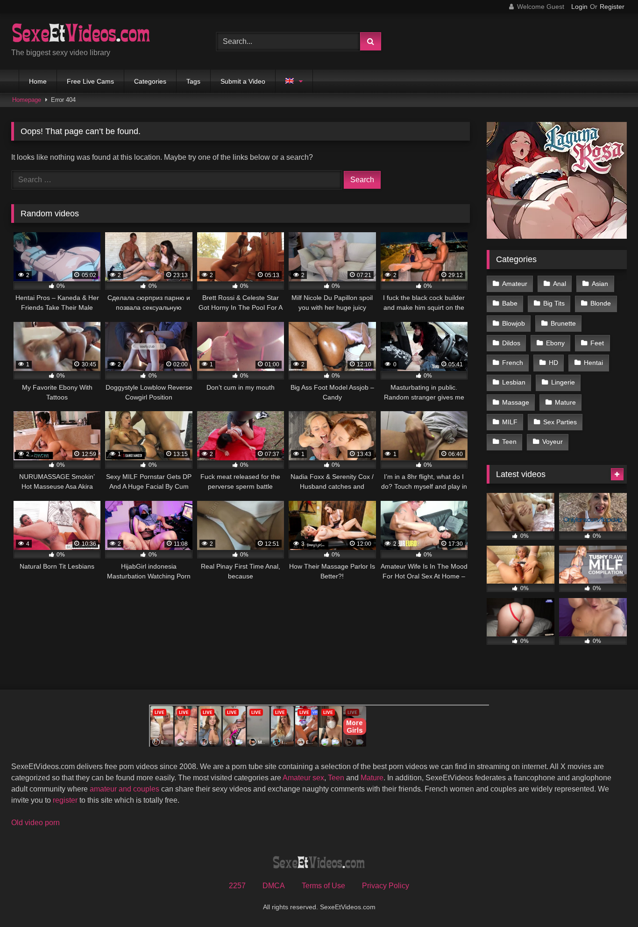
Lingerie (563, 382)
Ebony (555, 343)
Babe (509, 303)
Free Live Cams (90, 81)
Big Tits (554, 303)
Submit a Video (242, 81)
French (512, 362)
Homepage (26, 99)
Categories (150, 81)
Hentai (593, 362)
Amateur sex (303, 778)
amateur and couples (124, 789)
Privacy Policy (385, 886)
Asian (600, 283)
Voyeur (552, 441)
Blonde (600, 303)
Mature (565, 402)
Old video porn (35, 823)
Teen (509, 441)
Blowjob (513, 323)
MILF (509, 422)
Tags (193, 81)
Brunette (563, 323)
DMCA (273, 886)
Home (38, 81)
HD (553, 362)
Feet (597, 343)
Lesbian (513, 382)
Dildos (511, 343)
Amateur (514, 283)
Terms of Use (323, 886)
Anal (559, 283)
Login (579, 6)
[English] (294, 81)
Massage (515, 402)
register (65, 800)
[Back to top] (609, 899)
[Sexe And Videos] (81, 34)
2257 (237, 886)
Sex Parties (560, 422)
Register (612, 6)
